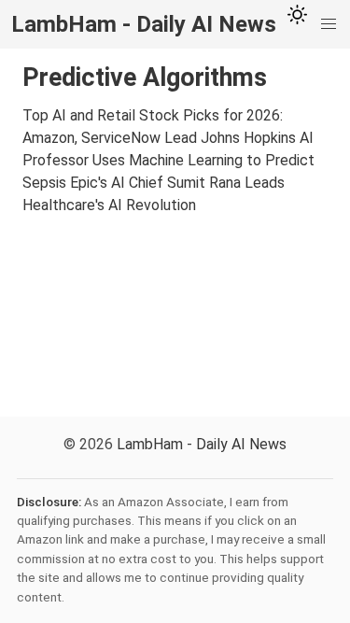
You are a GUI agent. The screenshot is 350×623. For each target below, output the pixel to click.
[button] (328, 24)
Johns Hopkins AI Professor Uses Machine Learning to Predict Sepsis (168, 160)
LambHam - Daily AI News (202, 444)
